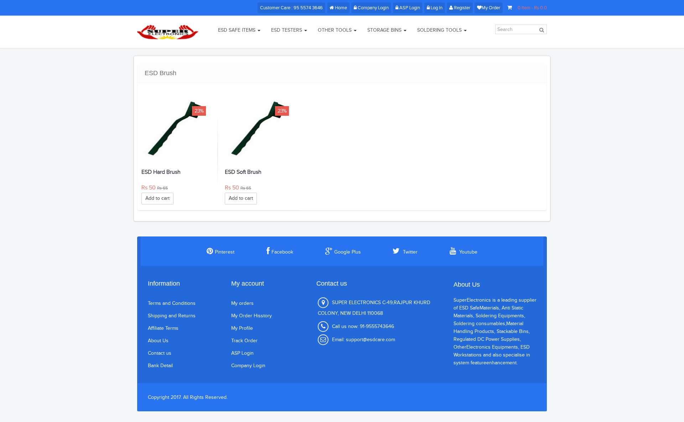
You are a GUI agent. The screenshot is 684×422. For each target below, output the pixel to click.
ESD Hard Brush (161, 172)
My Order (491, 8)
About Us (158, 341)
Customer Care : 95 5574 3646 (291, 8)
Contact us (159, 353)
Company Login (373, 8)
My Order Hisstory (251, 316)
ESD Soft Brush (243, 172)
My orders (242, 303)
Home (340, 8)
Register (462, 8)
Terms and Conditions (172, 303)
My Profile (242, 328)
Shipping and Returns (172, 316)
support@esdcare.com (370, 340)
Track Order (244, 341)
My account (247, 283)
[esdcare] (168, 32)
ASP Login (409, 8)
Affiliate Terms (163, 328)
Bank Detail (160, 366)
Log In (436, 8)
